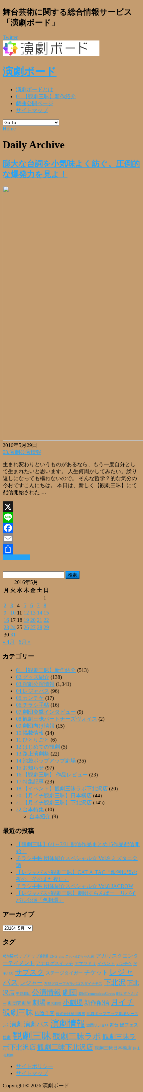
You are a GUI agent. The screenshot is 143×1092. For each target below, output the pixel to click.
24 (13, 627)
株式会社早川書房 (70, 1014)
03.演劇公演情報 (22, 452)
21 (39, 620)
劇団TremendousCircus (96, 993)
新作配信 (96, 1002)
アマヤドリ (85, 963)
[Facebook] (71, 528)
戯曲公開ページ (34, 103)
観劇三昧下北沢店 (65, 1047)
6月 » (25, 642)
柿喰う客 (45, 1013)
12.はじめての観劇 (38, 747)
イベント (106, 963)
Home (9, 128)
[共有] (71, 549)
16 (6, 620)
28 (39, 627)
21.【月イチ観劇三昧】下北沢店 (54, 802)
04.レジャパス (32, 691)
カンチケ (124, 963)
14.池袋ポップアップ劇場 (46, 761)
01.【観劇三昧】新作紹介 (46, 96)
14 (39, 613)
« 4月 (9, 642)
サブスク (29, 972)
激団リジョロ (97, 1025)
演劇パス (36, 1024)
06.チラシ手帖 (32, 705)
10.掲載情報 (30, 733)
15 (46, 613)
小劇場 (73, 1002)
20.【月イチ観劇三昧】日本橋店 (54, 795)
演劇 (16, 1024)
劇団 (70, 992)
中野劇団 (23, 993)
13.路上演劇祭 (32, 754)
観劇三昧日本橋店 (113, 1048)
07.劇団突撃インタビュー (46, 712)
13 (33, 613)
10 (13, 613)
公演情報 (46, 992)
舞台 (114, 1025)
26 (26, 627)
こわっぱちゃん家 (79, 956)
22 (46, 620)
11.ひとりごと (32, 740)
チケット (96, 972)
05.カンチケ (30, 698)
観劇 (7, 1037)
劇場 (39, 1002)
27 (33, 627)
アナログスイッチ (54, 963)
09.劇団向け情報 (35, 726)
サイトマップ (32, 110)
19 (26, 620)
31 (13, 634)
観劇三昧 (32, 1035)
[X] (71, 506)
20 (33, 620)
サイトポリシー (34, 1066)
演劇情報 (68, 1023)
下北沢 (115, 982)
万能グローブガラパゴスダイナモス (73, 983)
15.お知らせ (30, 767)
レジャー (31, 983)
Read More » (16, 557)
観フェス (129, 1024)
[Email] (71, 538)
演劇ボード (30, 71)
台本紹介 (40, 816)
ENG (53, 956)
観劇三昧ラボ (77, 1036)
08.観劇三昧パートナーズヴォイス (56, 719)
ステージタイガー (64, 973)
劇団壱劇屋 (19, 1003)
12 (26, 613)
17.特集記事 (30, 781)
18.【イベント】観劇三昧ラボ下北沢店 (62, 788)
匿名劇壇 (54, 1003)
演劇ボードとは (34, 89)
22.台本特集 (30, 809)
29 (46, 627)
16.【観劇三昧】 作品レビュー (52, 774)
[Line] (71, 517)
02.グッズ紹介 (32, 677)
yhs (61, 956)
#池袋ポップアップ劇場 (25, 956)
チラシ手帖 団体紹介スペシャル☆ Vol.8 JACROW (74, 886)
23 (6, 627)
